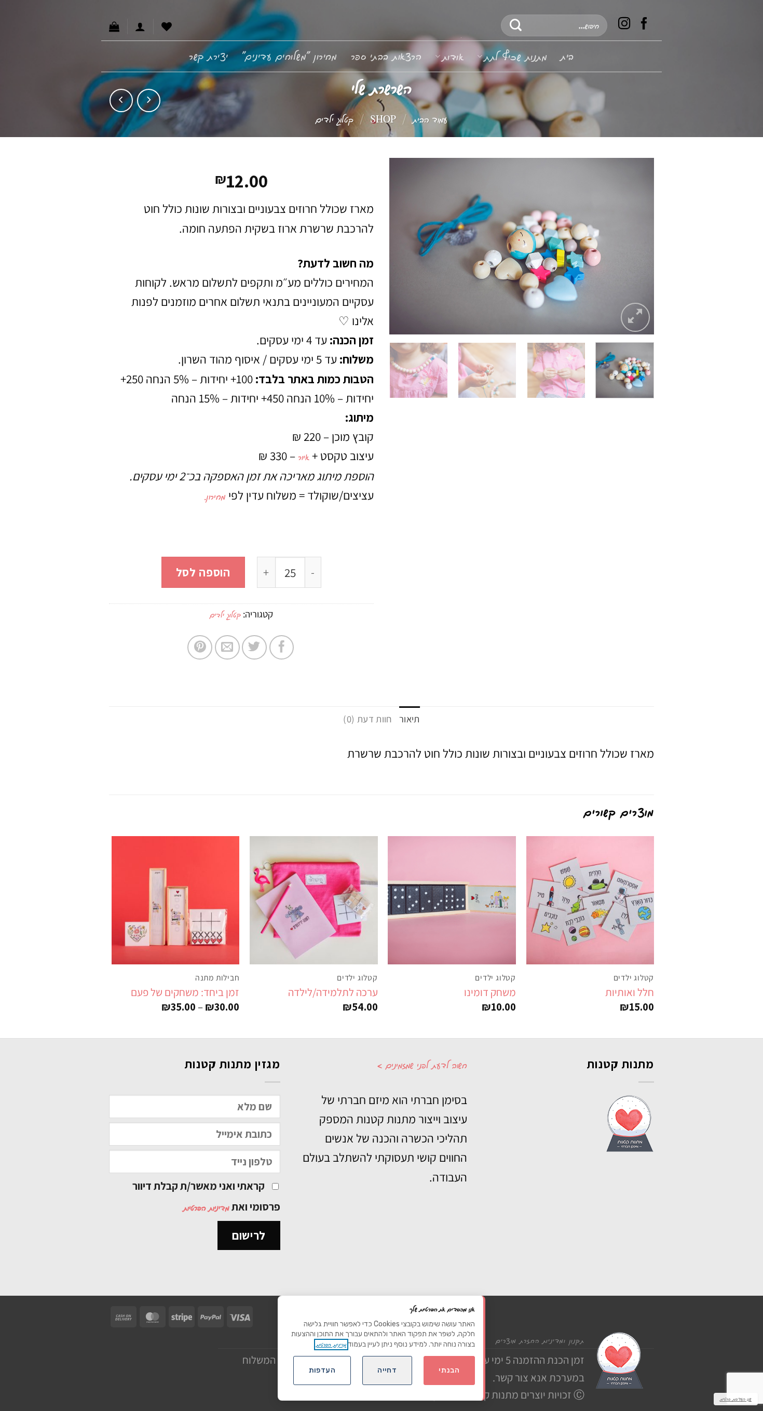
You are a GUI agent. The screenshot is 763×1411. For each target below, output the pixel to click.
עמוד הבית (430, 119)
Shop (383, 119)
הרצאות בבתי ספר (386, 56)
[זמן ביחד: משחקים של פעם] (176, 900)
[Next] (400, 246)
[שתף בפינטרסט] (199, 647)
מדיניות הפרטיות (206, 1207)
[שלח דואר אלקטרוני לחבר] (227, 647)
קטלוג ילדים (334, 119)
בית (567, 56)
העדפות (322, 1370)
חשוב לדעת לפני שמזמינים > (422, 1064)
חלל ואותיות (629, 992)
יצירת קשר (208, 56)
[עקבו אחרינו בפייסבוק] (644, 25)
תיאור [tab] (409, 719)
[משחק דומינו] (452, 900)
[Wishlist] (166, 26)
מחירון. (216, 496)
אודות (453, 56)
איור (303, 456)
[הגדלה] (635, 317)
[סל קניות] (114, 26)
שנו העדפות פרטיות (736, 1398)
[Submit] (516, 25)
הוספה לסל (203, 572)
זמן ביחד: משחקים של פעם (185, 992)
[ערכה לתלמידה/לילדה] (314, 900)
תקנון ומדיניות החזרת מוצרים (540, 1340)
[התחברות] (140, 26)
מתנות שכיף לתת (515, 56)
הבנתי (449, 1370)
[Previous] (635, 246)
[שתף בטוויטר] (254, 647)
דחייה (387, 1370)
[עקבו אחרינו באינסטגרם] (624, 25)
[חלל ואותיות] (590, 900)
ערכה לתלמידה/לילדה (333, 992)
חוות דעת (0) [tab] (367, 719)
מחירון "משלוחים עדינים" (289, 56)
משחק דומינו (490, 992)
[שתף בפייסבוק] (281, 647)
